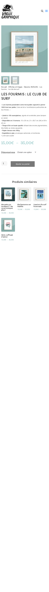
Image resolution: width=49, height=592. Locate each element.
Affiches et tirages (15, 87)
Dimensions (8, 152)
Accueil (4, 87)
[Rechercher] (42, 11)
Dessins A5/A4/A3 (31, 87)
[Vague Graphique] (11, 11)
